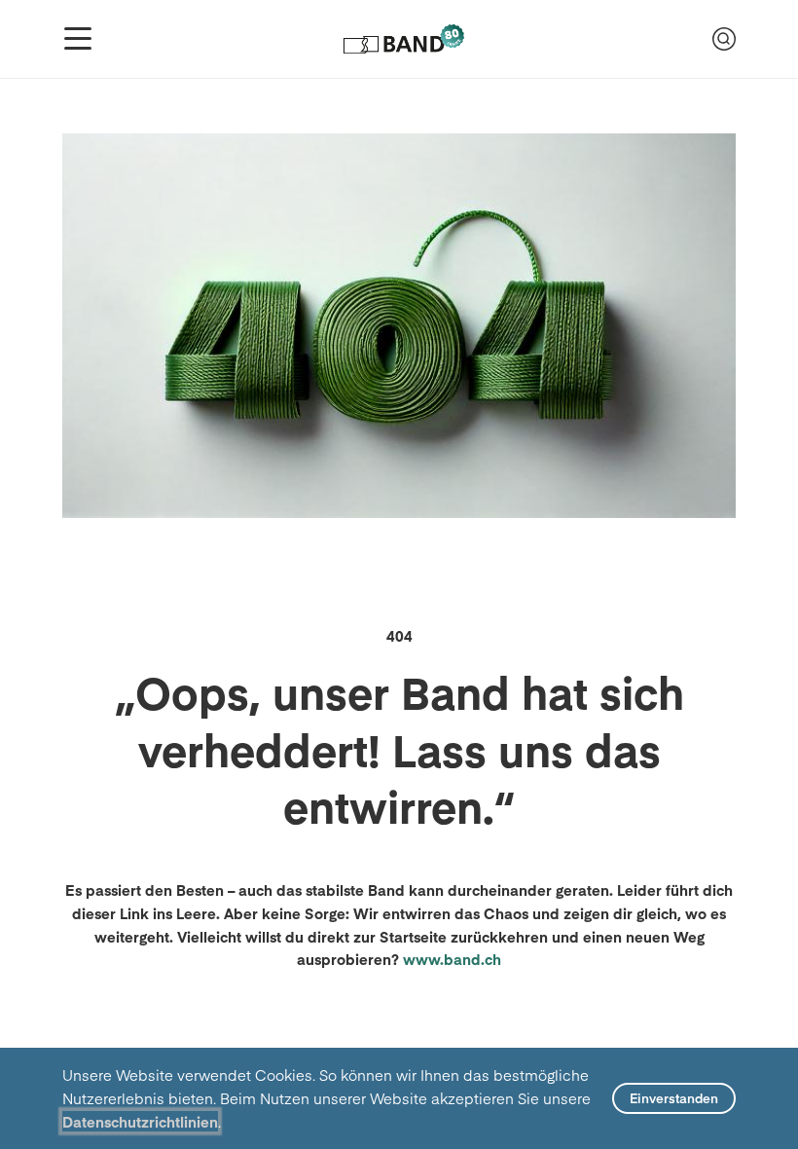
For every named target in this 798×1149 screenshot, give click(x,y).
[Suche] (724, 39)
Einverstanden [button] (674, 1098)
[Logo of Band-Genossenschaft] (402, 39)
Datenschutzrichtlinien (140, 1121)
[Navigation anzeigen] (77, 39)
